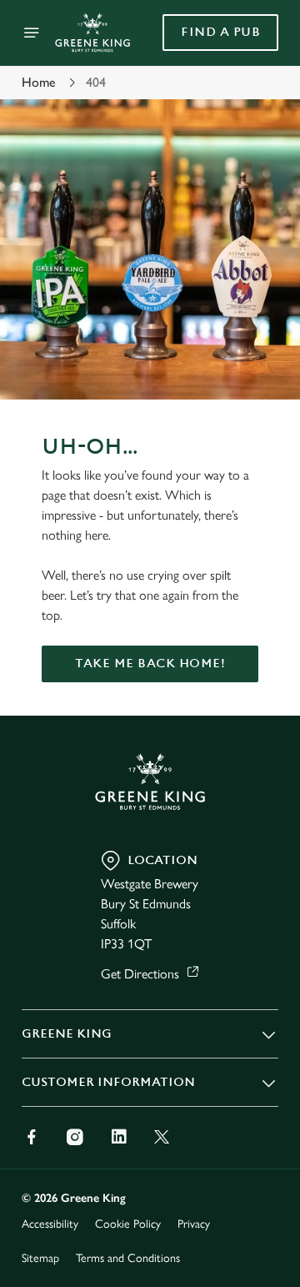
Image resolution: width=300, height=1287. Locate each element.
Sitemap (40, 1258)
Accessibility (50, 1224)
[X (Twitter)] (162, 1137)
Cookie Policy (128, 1224)
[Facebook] (32, 1137)
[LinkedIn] (118, 1137)
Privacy (194, 1224)
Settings (224, 838)
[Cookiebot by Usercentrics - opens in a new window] (211, 328)
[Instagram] (75, 1137)
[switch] (257, 666)
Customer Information (108, 1082)
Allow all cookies (150, 890)
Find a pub (220, 32)
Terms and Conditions (128, 1258)
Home (39, 82)
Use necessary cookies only (150, 945)
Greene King (67, 1034)
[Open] (32, 33)
